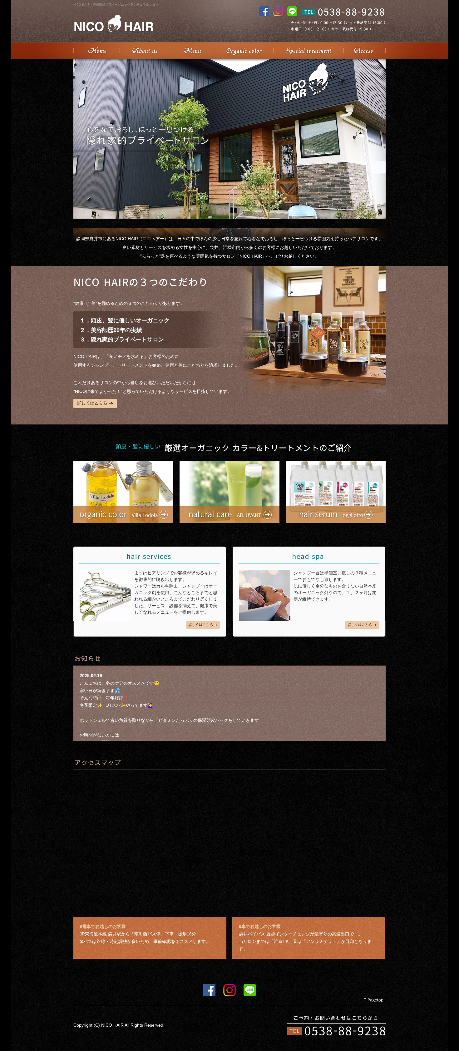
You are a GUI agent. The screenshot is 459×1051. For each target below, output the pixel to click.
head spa (362, 625)
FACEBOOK (209, 990)
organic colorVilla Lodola (123, 492)
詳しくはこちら (95, 403)
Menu (192, 50)
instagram (229, 990)
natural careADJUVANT (229, 492)
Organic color (243, 50)
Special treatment (308, 50)
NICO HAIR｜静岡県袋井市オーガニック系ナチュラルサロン (115, 4)
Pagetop (374, 1000)
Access (364, 50)
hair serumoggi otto (336, 492)
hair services (203, 625)
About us (145, 50)
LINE (250, 990)
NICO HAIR (96, 50)
